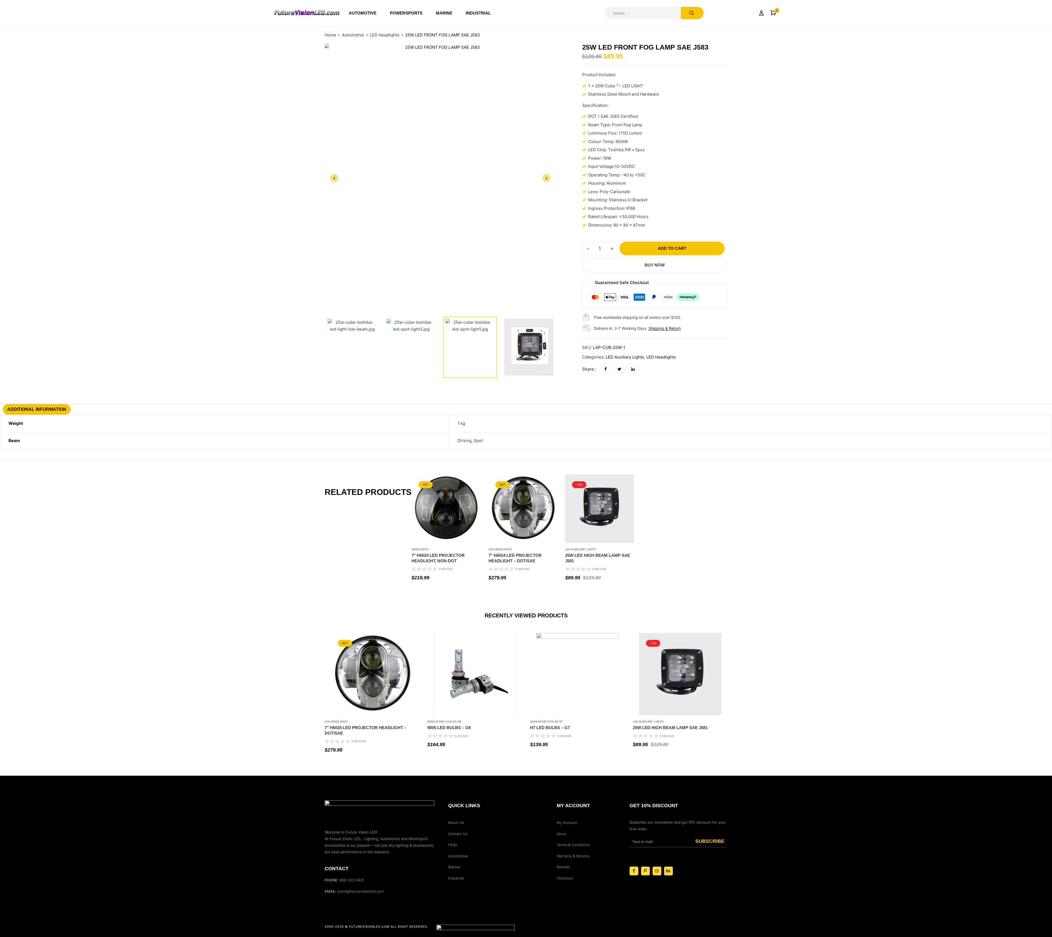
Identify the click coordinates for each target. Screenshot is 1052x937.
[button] (773, 13)
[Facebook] (605, 369)
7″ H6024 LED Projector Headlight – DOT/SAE (515, 558)
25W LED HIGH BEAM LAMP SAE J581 (597, 558)
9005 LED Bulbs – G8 (449, 727)
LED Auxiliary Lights (625, 357)
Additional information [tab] (36, 409)
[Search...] (692, 13)
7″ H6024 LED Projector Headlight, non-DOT (438, 558)
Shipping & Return (664, 328)
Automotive (353, 35)
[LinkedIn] (633, 369)
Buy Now (655, 265)
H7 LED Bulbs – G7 (550, 727)
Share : (589, 369)
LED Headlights (384, 35)
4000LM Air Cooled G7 (546, 721)
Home (330, 35)
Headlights (419, 549)
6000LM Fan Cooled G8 (444, 721)
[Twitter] (619, 369)
